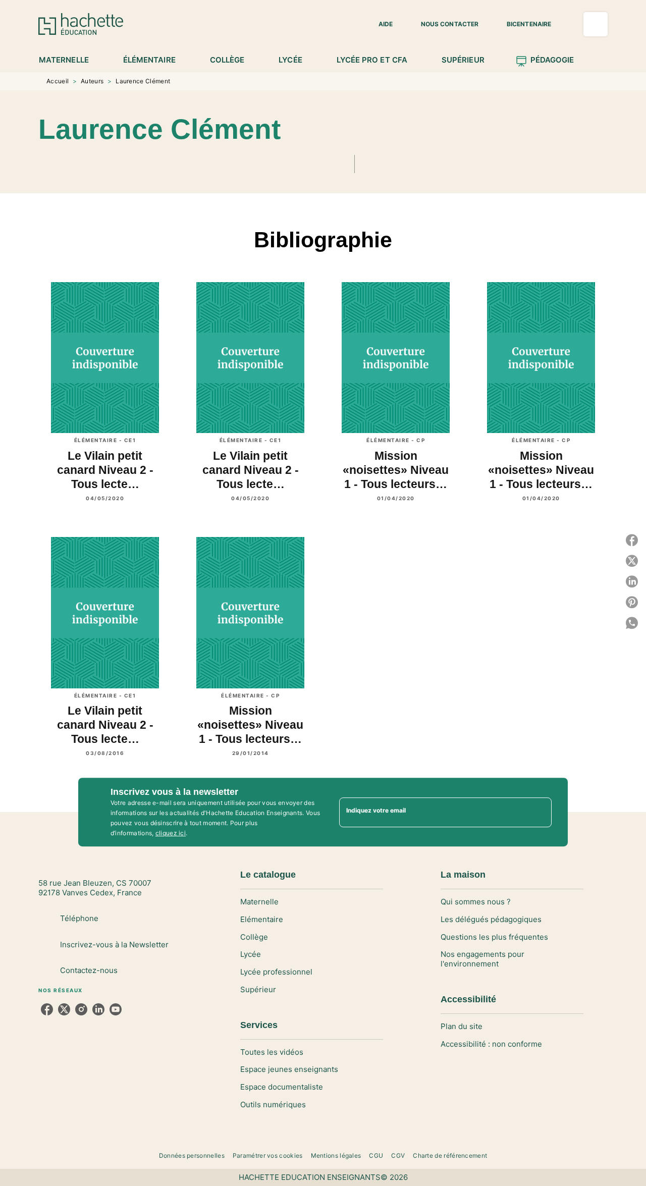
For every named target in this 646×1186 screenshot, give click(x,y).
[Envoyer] (539, 812)
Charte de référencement (450, 1155)
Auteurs (92, 81)
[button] (379, 24)
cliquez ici (170, 833)
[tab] (69, 60)
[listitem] (47, 1009)
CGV (398, 1155)
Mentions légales (336, 1155)
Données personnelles (192, 1155)
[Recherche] (595, 24)
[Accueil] (80, 24)
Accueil (57, 81)
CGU (376, 1155)
